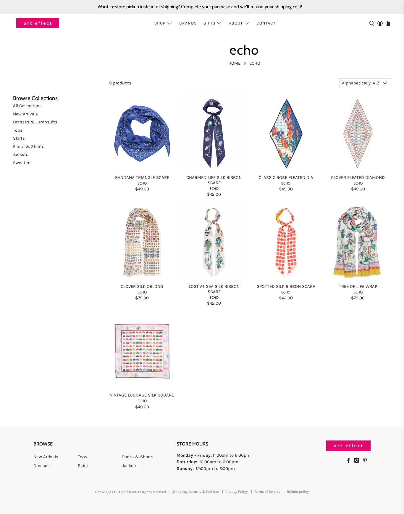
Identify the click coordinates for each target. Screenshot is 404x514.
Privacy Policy (236, 491)
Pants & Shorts (28, 146)
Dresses (41, 465)
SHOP (160, 23)
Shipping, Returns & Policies (195, 491)
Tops (17, 130)
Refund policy (298, 491)
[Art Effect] (37, 23)
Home (234, 63)
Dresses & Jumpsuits (35, 122)
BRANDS (188, 23)
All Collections (27, 105)
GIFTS (209, 23)
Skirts (19, 138)
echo (254, 63)
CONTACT (266, 23)
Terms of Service (267, 491)
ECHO (142, 183)
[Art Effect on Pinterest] (366, 461)
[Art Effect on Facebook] (350, 461)
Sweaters (22, 162)
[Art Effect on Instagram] (358, 461)
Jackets (20, 154)
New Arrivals (25, 114)
